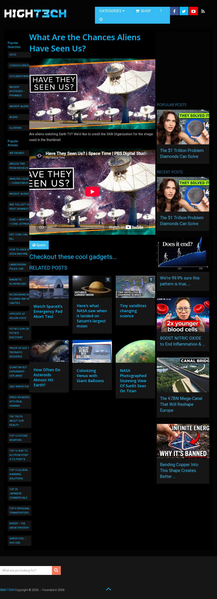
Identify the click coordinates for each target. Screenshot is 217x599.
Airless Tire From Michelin (18, 166)
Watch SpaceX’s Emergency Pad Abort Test (47, 311)
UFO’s (12, 54)
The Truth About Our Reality (16, 421)
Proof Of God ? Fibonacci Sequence (19, 352)
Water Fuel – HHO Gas (17, 540)
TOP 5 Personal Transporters (19, 510)
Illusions (15, 127)
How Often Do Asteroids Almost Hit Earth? (46, 377)
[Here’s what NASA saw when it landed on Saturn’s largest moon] (92, 288)
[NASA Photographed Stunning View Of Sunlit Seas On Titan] (135, 352)
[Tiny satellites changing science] (135, 288)
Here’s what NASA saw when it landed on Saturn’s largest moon (92, 315)
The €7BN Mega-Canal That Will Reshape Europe (181, 404)
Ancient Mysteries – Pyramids (17, 91)
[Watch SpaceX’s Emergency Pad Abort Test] (49, 288)
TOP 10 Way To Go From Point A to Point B (18, 455)
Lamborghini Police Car (17, 266)
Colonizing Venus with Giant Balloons (90, 375)
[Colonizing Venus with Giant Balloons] (92, 352)
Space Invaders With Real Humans (19, 401)
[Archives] (101, 19)
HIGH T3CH (7, 590)
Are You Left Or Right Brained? (19, 206)
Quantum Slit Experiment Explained (18, 371)
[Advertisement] (187, 68)
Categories (110, 11)
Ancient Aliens (19, 106)
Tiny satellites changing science (133, 310)
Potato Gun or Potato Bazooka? (19, 333)
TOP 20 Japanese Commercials (18, 493)
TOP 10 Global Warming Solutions (18, 474)
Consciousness (19, 65)
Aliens (13, 117)
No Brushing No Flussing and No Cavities (20, 299)
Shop (145, 11)
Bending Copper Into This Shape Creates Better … (179, 470)
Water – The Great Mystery (19, 525)
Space (41, 245)
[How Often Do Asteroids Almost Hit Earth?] (49, 352)
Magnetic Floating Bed (17, 281)
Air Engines (16, 153)
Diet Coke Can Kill (18, 236)
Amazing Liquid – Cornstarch (19, 181)
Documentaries (19, 76)
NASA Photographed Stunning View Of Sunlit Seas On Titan (133, 380)
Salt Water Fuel (19, 386)
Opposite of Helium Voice (17, 316)
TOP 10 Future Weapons (18, 438)
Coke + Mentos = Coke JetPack (19, 221)
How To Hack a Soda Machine (19, 251)
